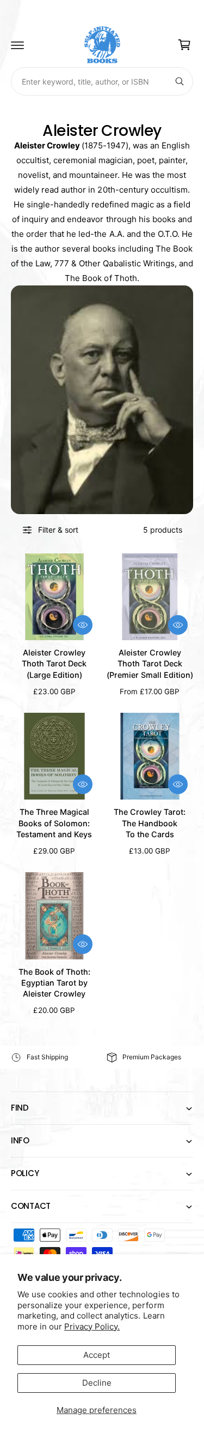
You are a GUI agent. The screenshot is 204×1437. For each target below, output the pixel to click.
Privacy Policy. (92, 1326)
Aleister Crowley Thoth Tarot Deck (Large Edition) (54, 663)
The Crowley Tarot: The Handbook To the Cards (150, 822)
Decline (97, 1383)
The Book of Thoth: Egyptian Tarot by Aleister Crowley (54, 982)
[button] (17, 45)
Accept (96, 1355)
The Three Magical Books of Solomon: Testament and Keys (54, 822)
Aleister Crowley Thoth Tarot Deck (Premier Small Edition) (150, 663)
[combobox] (102, 81)
